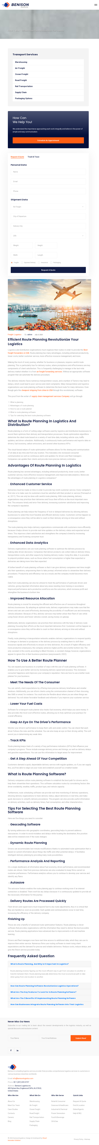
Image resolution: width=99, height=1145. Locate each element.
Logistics (17, 334)
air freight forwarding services (49, 371)
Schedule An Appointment (48, 140)
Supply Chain (21, 92)
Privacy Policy (78, 1139)
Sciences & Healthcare (59, 1105)
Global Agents (78, 1109)
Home (10, 30)
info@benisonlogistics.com (23, 1078)
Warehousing (21, 62)
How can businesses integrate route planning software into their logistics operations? (47, 1005)
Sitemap (87, 1139)
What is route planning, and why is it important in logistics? (40, 964)
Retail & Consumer (58, 1101)
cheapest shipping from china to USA (37, 390)
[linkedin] (17, 1050)
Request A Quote (17, 157)
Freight (10, 334)
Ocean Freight (21, 74)
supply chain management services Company (51, 396)
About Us (11, 1101)
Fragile (16, 262)
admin (29, 334)
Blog (17, 31)
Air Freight (20, 68)
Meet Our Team (14, 1105)
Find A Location (79, 1105)
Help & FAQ (77, 1113)
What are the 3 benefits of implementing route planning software (43, 998)
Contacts (11, 1113)
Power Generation (58, 1113)
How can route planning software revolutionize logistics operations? (45, 986)
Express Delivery (29, 262)
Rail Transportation (24, 86)
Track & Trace (33, 157)
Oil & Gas (54, 1121)
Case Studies (13, 1109)
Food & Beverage (57, 1117)
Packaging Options (23, 98)
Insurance (44, 262)
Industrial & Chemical (59, 1109)
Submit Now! (81, 1038)
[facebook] (11, 1050)
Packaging (57, 262)
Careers (11, 1117)
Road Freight (21, 80)
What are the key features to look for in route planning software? (43, 992)
